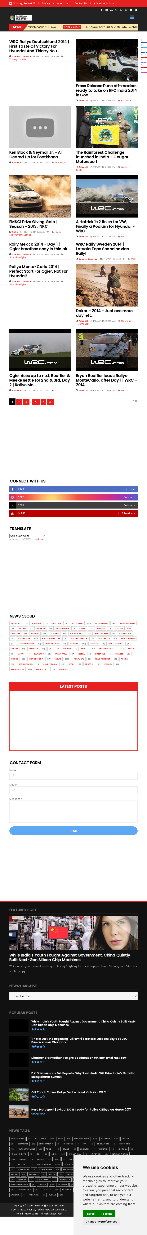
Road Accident (102, 659)
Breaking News (127, 623)
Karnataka (61, 654)
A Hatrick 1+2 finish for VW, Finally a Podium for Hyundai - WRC (105, 226)
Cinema (101, 628)
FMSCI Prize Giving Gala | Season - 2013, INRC (33, 224)
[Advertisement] (73, 442)
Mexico (14, 659)
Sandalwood (26, 664)
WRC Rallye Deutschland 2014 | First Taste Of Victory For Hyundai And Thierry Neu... (39, 46)
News (58, 659)
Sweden (108, 664)
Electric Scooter (51, 638)
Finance (74, 643)
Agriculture (17, 1138)
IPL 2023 (67, 648)
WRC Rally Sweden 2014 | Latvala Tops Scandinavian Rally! (102, 249)
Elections (124, 1144)
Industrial (75, 1154)
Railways (34, 1174)
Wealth (15, 1195)
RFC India (126, 100)
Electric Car (24, 638)
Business (105, 1138)
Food (48, 1149)
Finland (94, 643)
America (36, 623)
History (122, 1149)
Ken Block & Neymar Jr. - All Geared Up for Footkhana (36, 155)
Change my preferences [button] (101, 1221)
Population (45, 1169)
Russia (124, 659)
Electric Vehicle (79, 638)
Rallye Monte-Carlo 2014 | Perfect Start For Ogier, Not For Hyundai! (38, 271)
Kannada (39, 654)
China (82, 628)
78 (35, 402)
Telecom (46, 1189)
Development (46, 1144)
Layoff (40, 1159)
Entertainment (26, 643)
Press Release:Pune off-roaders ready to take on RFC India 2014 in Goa (106, 90)
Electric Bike (101, 633)
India (84, 648)
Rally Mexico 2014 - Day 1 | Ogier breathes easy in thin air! (39, 246)
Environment (52, 643)
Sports (89, 664)
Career (125, 1138)
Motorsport (36, 659)
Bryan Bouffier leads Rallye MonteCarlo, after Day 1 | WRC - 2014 (106, 380)
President (68, 1169)
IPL (50, 648)
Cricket (119, 628)
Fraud (66, 1149)
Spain (71, 664)
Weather (33, 1195)
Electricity (104, 638)
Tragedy (66, 1189)
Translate (37, 539)
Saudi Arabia (50, 664)
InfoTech (96, 1154)
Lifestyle (100, 654)
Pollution (23, 1169)
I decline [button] (106, 1213)
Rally (52, 1174)
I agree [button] (90, 1213)
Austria (56, 623)
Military (22, 1164)
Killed (23, 1159)
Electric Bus (125, 633)
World (52, 1195)
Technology (17, 669)
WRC (123, 236)
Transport (42, 669)
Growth (84, 1149)
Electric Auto (77, 633)
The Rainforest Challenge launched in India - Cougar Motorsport (102, 157)
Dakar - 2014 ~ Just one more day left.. (104, 313)
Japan (21, 654)
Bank (60, 1138)
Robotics (65, 1179)
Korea (81, 654)
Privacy (46, 3)
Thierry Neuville (18, 59)
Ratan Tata (73, 1174)
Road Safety (43, 1179)
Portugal (79, 659)
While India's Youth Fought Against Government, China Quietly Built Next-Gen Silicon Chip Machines (69, 957)
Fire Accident (116, 643)
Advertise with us (104, 3)
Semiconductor (19, 1184)
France (14, 648)
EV (84, 1144)
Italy (131, 648)
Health (103, 1149)
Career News (62, 628)
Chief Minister (44, 27)
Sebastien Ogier (17, 257)
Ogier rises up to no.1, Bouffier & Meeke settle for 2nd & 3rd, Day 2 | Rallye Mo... (39, 380)
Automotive (101, 623)
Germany (33, 648)
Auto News (77, 623)
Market (119, 654)
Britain (22, 628)
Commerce (23, 1144)
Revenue (22, 1179)
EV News (35, 633)
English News (128, 638)
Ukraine (63, 669)
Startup (62, 1184)
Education (103, 1144)
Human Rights (18, 1154)
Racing (14, 1174)
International (107, 648)
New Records (70, 1164)
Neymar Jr (60, 162)
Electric (55, 633)
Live (57, 1159)
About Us (62, 3)
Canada (41, 628)
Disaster (15, 633)
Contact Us (81, 3)
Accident (16, 623)
